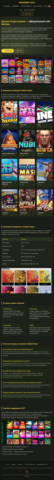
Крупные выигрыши (29, 10)
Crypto (47, 6)
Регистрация (7, 51)
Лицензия (20, 464)
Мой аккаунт (27, 14)
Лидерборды (15, 6)
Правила (13, 464)
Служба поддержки (26, 6)
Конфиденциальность (42, 464)
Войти (19, 51)
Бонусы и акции (38, 6)
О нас (20, 10)
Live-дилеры (6, 6)
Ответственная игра (30, 464)
